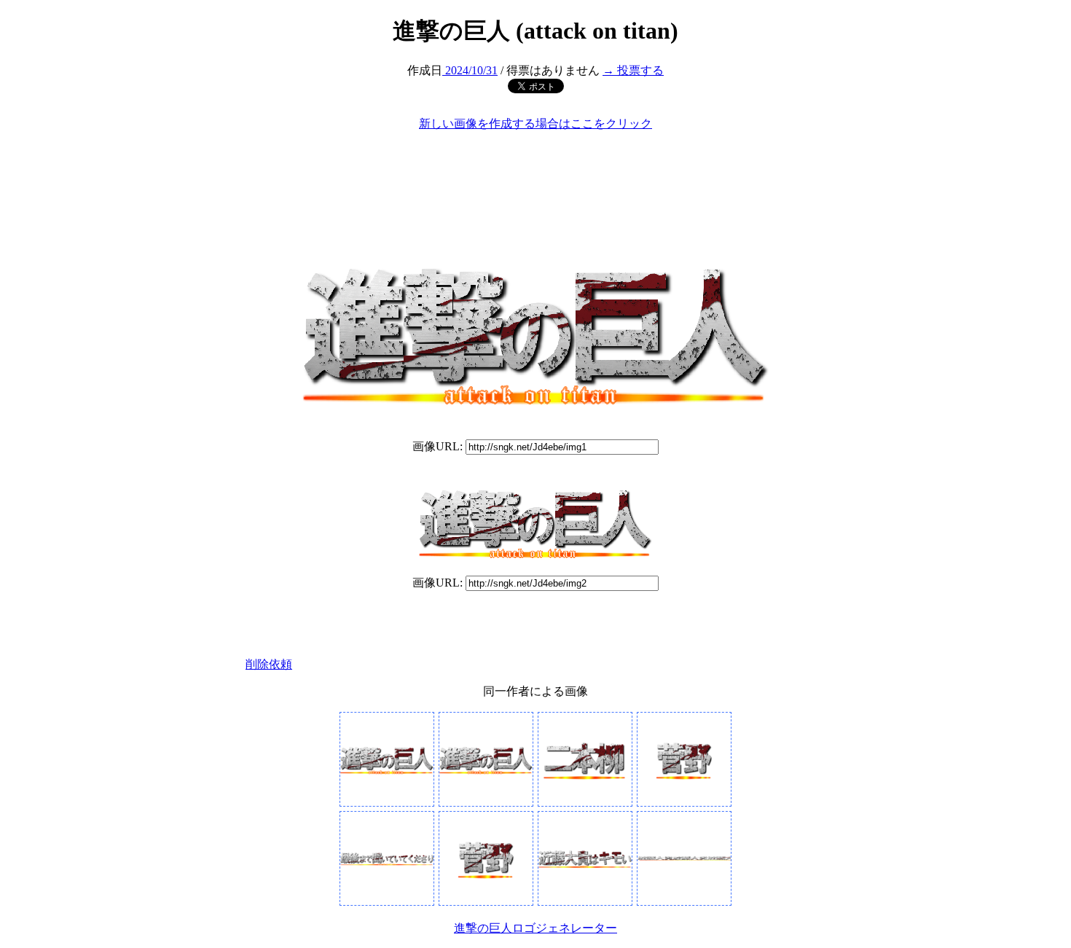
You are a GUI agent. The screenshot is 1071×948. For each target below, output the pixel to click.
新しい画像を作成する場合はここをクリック (535, 123)
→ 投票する (633, 70)
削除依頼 (269, 664)
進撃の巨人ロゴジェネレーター (535, 928)
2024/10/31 (470, 70)
